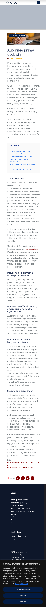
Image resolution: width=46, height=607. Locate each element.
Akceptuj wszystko (23, 589)
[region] (23, 583)
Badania (14, 517)
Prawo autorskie (18, 506)
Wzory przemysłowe (19, 500)
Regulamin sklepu (18, 536)
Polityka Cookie (21, 584)
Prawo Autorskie (17, 35)
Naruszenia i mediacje (20, 508)
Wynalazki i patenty (19, 503)
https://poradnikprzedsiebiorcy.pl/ (20, 467)
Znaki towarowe (17, 497)
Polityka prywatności (19, 539)
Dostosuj (23, 596)
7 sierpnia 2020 (15, 58)
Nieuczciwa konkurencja (21, 520)
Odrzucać (23, 602)
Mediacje (15, 523)
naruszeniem (32, 249)
